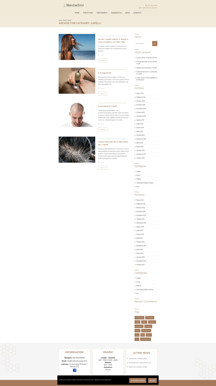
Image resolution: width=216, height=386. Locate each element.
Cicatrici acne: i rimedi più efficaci (146, 57)
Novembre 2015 (141, 154)
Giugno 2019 (140, 127)
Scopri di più (102, 60)
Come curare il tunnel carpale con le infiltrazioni (146, 79)
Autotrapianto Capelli (107, 106)
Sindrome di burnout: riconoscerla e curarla (146, 73)
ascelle (137, 322)
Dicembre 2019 (140, 105)
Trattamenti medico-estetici (144, 183)
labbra (137, 330)
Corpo (138, 175)
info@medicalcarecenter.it (149, 8)
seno (137, 339)
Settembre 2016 (141, 139)
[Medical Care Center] (73, 5)
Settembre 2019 (141, 116)
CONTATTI (137, 13)
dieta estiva (152, 322)
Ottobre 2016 (140, 135)
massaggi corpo (146, 330)
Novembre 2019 (141, 108)
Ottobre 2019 (140, 112)
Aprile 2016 (139, 143)
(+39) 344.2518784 (152, 5)
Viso (137, 186)
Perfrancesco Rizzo (121, 69)
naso (137, 335)
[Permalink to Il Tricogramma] (77, 93)
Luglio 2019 (139, 124)
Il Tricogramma (104, 73)
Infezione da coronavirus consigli (146, 68)
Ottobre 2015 (140, 158)
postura (149, 335)
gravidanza (148, 326)
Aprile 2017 (139, 131)
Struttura (88, 13)
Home (77, 13)
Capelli (69, 20)
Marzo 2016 (139, 146)
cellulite (144, 322)
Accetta (152, 380)
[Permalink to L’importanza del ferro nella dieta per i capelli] (77, 162)
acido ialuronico (139, 317)
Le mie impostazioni (138, 380)
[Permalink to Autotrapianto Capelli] (77, 126)
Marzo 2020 (140, 93)
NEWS (127, 13)
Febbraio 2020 (140, 97)
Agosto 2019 (140, 120)
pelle (143, 335)
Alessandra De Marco (121, 36)
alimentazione (149, 317)
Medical (138, 179)
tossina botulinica (145, 339)
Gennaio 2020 (140, 101)
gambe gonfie (139, 326)
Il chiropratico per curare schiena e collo (146, 62)
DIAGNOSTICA (116, 13)
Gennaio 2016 (140, 150)
